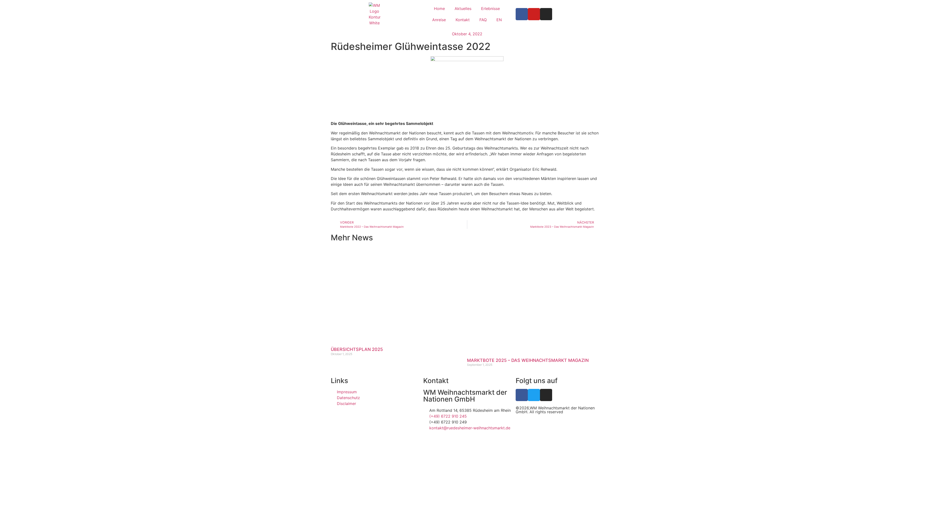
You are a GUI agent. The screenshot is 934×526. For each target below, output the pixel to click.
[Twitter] (534, 395)
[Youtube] (534, 14)
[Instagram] (546, 14)
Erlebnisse (490, 8)
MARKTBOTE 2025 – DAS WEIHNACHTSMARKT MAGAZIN (528, 360)
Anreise (439, 19)
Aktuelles (463, 8)
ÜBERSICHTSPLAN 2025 (357, 349)
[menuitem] (499, 19)
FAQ (483, 19)
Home (439, 8)
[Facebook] (522, 14)
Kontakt (463, 19)
